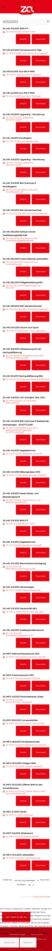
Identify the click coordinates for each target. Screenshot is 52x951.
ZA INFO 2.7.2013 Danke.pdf (19, 815)
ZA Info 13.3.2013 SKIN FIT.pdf (20, 523)
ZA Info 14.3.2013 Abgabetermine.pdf (24, 453)
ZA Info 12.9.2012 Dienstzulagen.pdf (23, 590)
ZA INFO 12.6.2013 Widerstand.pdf (22, 836)
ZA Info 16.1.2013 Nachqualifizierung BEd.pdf (27, 379)
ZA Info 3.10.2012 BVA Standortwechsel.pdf (26, 213)
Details (23, 39)
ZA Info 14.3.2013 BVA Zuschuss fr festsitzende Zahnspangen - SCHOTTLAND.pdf (22, 430)
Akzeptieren (9, 942)
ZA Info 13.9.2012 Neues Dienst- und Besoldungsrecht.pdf (23, 501)
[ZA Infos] (48, 21)
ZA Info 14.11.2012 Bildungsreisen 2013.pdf (26, 475)
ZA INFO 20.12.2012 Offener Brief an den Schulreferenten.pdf (25, 792)
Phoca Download (41, 896)
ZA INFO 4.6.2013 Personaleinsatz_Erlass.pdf (19, 701)
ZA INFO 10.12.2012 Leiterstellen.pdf (23, 858)
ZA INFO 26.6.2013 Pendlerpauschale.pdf (26, 745)
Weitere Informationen (20, 949)
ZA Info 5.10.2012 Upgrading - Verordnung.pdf (20, 118)
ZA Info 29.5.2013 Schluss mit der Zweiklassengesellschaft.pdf (22, 239)
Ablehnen (28, 942)
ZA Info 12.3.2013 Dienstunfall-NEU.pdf (24, 612)
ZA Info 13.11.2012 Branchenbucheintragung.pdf (20, 567)
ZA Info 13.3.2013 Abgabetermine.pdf (23, 545)
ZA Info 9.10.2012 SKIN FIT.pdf (20, 31)
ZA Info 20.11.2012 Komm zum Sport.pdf (25, 330)
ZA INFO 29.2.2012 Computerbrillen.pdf (25, 723)
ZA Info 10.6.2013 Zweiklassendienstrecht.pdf (19, 634)
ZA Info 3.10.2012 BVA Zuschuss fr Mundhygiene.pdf (22, 190)
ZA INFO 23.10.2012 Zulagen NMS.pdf (24, 766)
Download (40, 39)
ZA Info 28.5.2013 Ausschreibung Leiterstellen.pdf (22, 263)
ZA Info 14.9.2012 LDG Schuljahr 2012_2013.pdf (21, 401)
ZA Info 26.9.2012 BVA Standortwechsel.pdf (27, 309)
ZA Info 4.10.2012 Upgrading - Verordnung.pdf (20, 163)
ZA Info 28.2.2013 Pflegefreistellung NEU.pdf (23, 286)
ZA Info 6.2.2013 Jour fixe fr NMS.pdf (23, 74)
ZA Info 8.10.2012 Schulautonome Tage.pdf (27, 53)
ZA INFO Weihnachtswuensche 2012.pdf (26, 657)
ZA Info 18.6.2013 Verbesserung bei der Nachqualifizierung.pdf (24, 356)
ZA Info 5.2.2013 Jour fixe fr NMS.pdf (23, 96)
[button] (3, 6)
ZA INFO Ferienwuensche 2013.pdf (23, 678)
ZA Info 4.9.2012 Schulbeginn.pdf (22, 141)
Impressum (37, 949)
